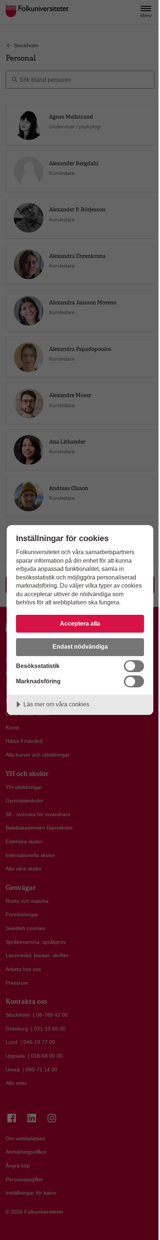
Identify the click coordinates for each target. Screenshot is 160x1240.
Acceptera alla (80, 623)
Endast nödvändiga (80, 646)
